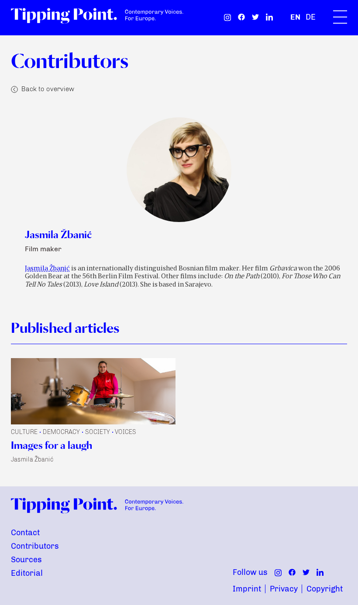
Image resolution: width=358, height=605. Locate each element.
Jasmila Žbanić (47, 268)
